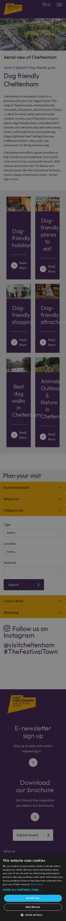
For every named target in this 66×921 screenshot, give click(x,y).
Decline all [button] (32, 907)
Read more (37, 884)
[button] (33, 890)
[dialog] (33, 888)
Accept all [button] (33, 898)
